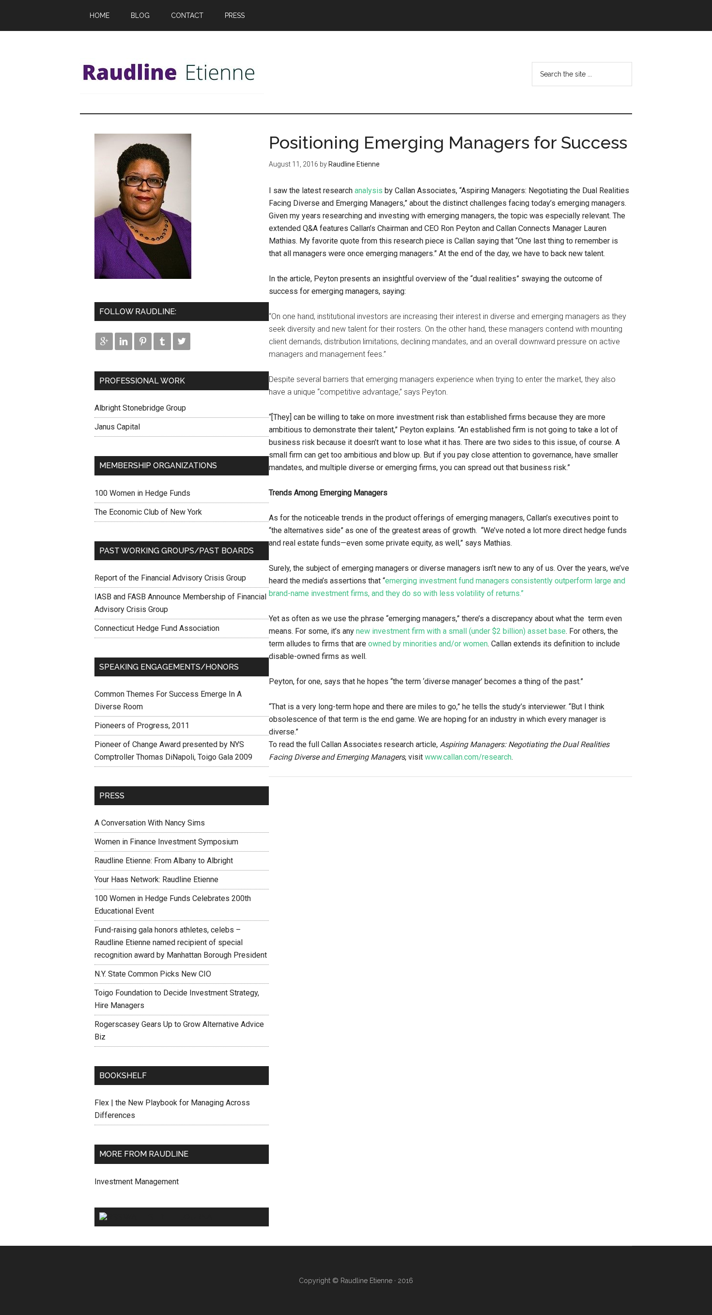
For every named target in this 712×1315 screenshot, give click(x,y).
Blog (140, 15)
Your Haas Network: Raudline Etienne (156, 879)
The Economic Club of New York (148, 512)
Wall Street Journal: (171, 1217)
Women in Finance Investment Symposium (166, 841)
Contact (187, 15)
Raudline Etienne (172, 72)
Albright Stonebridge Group (140, 408)
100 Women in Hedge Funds (142, 493)
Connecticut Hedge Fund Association (156, 628)
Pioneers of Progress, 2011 (141, 725)
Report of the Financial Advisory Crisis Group (170, 577)
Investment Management (136, 1181)
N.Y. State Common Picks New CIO (152, 974)
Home (99, 15)
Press (235, 15)
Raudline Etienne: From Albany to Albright (163, 860)
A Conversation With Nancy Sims (149, 822)
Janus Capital (117, 426)
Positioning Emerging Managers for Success (448, 142)
